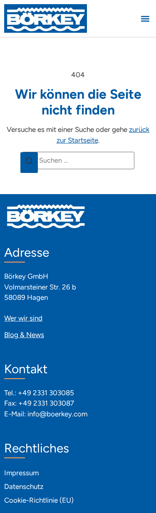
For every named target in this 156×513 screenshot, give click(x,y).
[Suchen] (29, 162)
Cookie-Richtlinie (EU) (39, 500)
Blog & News (24, 335)
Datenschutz (23, 486)
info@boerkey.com (57, 414)
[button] (145, 18)
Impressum (21, 473)
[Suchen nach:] (78, 160)
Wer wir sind (23, 318)
